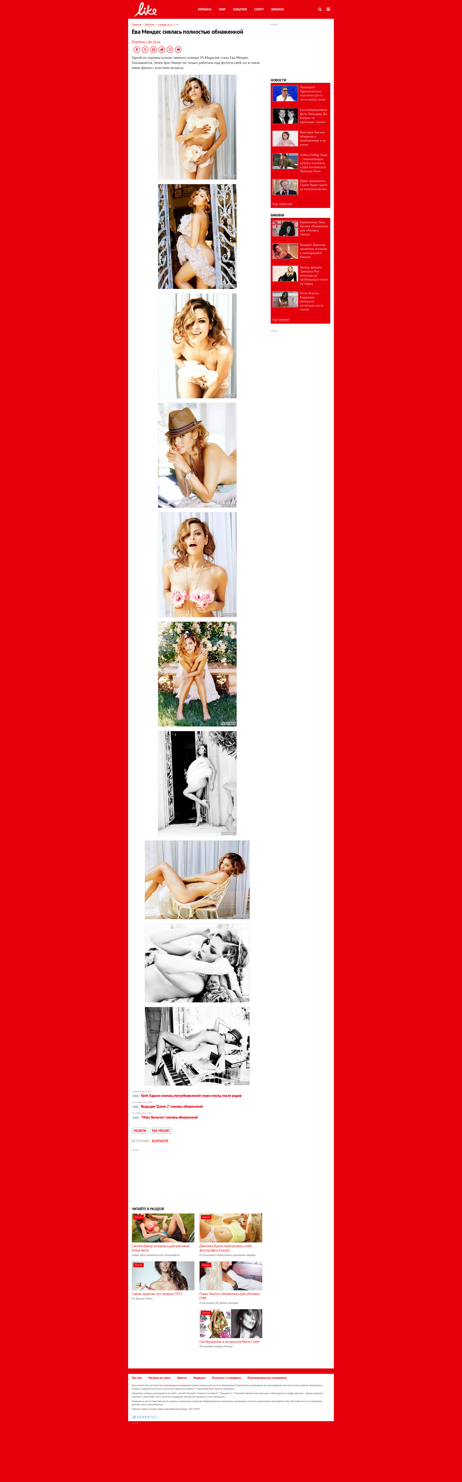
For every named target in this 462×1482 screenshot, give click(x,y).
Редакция (199, 1377)
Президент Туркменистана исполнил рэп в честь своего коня (312, 93)
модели (140, 1131)
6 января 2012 (165, 24)
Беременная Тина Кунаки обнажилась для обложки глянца (314, 228)
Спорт (259, 9)
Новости (278, 80)
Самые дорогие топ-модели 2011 (157, 1293)
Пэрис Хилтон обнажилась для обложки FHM (229, 1295)
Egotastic (160, 1141)
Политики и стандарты (226, 1377)
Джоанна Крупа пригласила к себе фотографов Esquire (225, 1248)
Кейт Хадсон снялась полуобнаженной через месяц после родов (187, 1095)
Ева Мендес (161, 1131)
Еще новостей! (282, 204)
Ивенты (182, 1377)
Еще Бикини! (281, 320)
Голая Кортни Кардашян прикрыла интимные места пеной (311, 301)
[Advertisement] (197, 1177)
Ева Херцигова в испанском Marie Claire (229, 1341)
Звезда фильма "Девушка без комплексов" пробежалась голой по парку (314, 275)
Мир (222, 9)
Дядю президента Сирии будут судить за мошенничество (313, 185)
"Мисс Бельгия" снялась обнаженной (165, 1117)
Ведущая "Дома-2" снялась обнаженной (168, 1106)
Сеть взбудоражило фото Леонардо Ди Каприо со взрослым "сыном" (313, 116)
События (240, 9)
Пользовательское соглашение (267, 1377)
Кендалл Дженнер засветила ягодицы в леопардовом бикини (313, 251)
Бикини (277, 9)
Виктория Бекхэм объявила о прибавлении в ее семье (313, 138)
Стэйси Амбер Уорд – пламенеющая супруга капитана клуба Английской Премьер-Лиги (313, 163)
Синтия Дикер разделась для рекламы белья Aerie (160, 1248)
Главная (136, 24)
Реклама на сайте (159, 1377)
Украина (205, 9)
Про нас (137, 1377)
